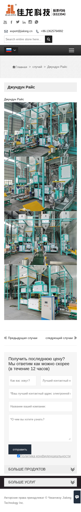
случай (37, 66)
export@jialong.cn (21, 31)
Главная (19, 67)
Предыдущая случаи (20, 338)
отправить (20, 449)
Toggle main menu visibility (71, 50)
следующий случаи (59, 338)
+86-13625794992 (52, 31)
